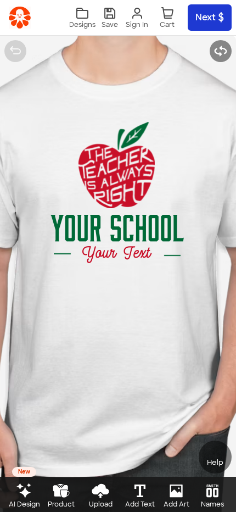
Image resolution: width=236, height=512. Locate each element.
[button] (110, 18)
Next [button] (205, 17)
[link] (20, 18)
